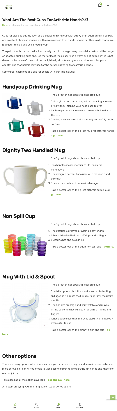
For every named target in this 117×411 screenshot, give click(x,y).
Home (5, 25)
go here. (58, 135)
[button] (100, 5)
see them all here (59, 379)
